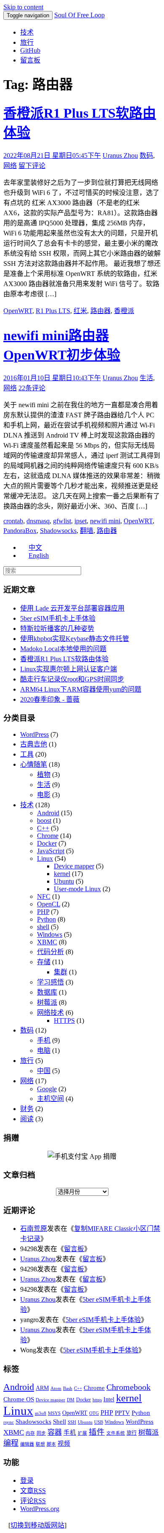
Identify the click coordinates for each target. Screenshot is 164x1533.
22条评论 (32, 388)
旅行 (27, 42)
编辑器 (27, 1444)
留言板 (30, 60)
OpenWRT (17, 310)
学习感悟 (50, 982)
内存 (30, 1433)
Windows (49, 934)
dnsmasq (38, 521)
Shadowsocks (58, 530)
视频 (64, 1443)
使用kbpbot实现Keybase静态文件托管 (74, 638)
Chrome (47, 835)
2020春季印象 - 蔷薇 (49, 699)
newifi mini (105, 521)
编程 (11, 1443)
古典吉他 (33, 744)
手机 (43, 1040)
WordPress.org (39, 1508)
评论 (33, 1500)
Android (48, 813)
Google (47, 1088)
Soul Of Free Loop (79, 15)
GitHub (30, 50)
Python (46, 919)
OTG (94, 1413)
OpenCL (48, 904)
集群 (60, 972)
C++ (43, 828)
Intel (108, 1399)
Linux (45, 858)
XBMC (47, 942)
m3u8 (40, 1413)
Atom (55, 1388)
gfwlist (62, 521)
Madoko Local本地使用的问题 (63, 648)
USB (98, 1422)
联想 (40, 1444)
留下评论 (32, 165)
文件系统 (115, 1433)
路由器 (100, 310)
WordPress (34, 734)
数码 (146, 155)
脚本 (51, 1444)
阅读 (27, 1118)
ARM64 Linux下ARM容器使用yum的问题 (80, 689)
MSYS (54, 1413)
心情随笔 (33, 764)
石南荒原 (33, 1228)
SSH (72, 1422)
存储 (43, 961)
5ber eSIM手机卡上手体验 (57, 618)
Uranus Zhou (120, 155)
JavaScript (50, 850)
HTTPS (64, 1020)
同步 (41, 1433)
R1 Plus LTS (53, 310)
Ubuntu (64, 881)
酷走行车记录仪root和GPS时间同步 (72, 679)
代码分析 (50, 951)
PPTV (122, 1412)
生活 (146, 377)
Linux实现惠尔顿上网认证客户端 (68, 669)
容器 (55, 1432)
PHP (43, 911)
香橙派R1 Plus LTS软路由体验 (64, 658)
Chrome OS (18, 1399)
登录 (27, 1480)
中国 (43, 1070)
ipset (80, 521)
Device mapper (74, 866)
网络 (10, 165)
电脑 (43, 1050)
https (97, 1400)
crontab (13, 521)
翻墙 (86, 530)
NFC (43, 896)
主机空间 (50, 1098)
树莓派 (47, 1002)
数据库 (47, 992)
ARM (42, 1388)
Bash (67, 1388)
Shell (59, 1421)
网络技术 (50, 1012)
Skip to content (23, 7)
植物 (43, 774)
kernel (62, 873)
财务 (27, 1108)
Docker (47, 843)
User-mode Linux (77, 888)
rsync (8, 1422)
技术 (27, 32)
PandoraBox (20, 530)
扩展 (82, 1433)
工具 (27, 754)
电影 (43, 794)
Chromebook (128, 1387)
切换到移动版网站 (37, 1525)
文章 (33, 1490)
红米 (80, 310)
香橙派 (124, 310)
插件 (97, 1432)
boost (44, 820)
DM (70, 1400)
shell (43, 926)
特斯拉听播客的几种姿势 (57, 628)
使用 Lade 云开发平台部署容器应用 (72, 608)
